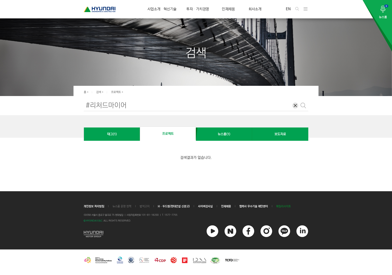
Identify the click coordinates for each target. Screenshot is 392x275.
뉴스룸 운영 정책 (121, 206)
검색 (98, 92)
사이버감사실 (205, 206)
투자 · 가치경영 (197, 9)
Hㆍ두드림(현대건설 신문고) (174, 206)
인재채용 (228, 9)
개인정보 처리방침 (94, 206)
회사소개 (255, 9)
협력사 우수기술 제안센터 (253, 206)
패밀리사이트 (283, 206)
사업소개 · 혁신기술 (162, 9)
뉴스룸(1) (224, 134)
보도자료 (280, 134)
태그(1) (112, 134)
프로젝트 (116, 92)
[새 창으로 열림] (93, 233)
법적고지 (144, 206)
